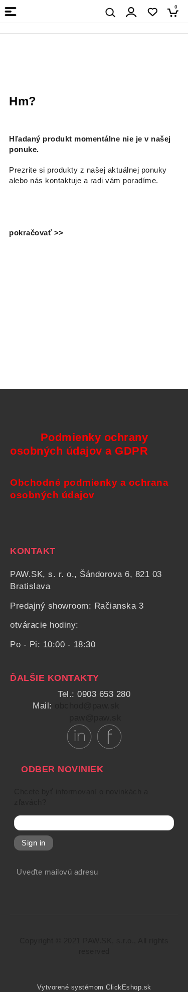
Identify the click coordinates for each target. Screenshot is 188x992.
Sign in (34, 843)
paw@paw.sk (95, 718)
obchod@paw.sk (87, 706)
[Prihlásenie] (131, 12)
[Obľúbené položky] (152, 12)
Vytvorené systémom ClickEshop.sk (94, 987)
